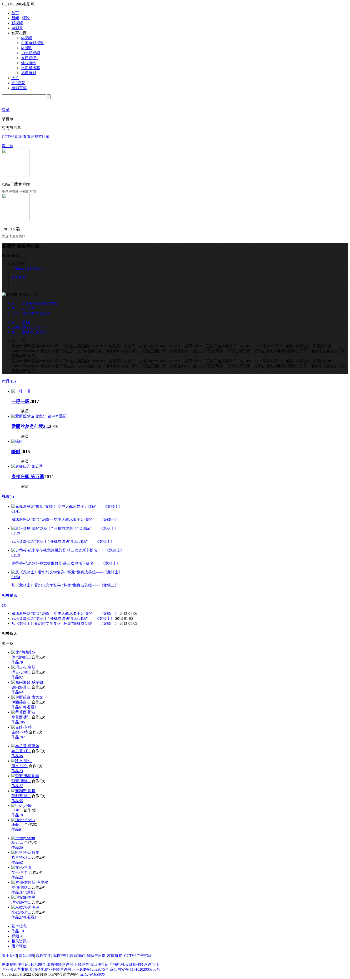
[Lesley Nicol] (23, 806)
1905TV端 (11, 229)
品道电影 (28, 73)
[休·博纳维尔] (23, 652)
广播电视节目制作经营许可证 (134, 964)
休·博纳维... (21, 657)
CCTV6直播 (12, 137)
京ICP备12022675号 (92, 969)
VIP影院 (18, 83)
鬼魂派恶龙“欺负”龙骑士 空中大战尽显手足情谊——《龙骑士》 (65, 520)
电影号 (17, 28)
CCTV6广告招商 (138, 956)
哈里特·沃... (21, 857)
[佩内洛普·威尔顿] (27, 682)
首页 (15, 13)
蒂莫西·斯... (21, 717)
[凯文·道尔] (21, 761)
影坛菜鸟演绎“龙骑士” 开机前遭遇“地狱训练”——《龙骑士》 (62, 541)
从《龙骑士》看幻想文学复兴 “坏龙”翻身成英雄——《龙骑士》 (65, 585)
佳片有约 (28, 63)
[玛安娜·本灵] (23, 897)
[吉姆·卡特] (21, 727)
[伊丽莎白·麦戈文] (27, 697)
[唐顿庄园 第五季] (27, 466)
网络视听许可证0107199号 (24, 964)
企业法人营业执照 (17, 969)
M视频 (26, 38)
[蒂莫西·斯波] (23, 712)
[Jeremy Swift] (23, 838)
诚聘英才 (43, 956)
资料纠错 (19, 277)
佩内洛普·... (21, 687)
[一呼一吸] (20, 391)
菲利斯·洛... (21, 796)
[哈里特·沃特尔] (25, 852)
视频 (8, 496)
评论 (26, 18)
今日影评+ (29, 58)
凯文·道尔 (19, 766)
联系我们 (77, 956)
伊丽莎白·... (21, 702)
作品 (9, 381)
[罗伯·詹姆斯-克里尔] (29, 882)
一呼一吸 (20, 401)
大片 (15, 78)
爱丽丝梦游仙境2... (30, 426)
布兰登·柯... (21, 751)
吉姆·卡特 (19, 732)
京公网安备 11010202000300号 (135, 969)
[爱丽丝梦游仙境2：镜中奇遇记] (39, 416)
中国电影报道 (32, 43)
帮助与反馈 (95, 956)
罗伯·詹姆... (21, 887)
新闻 (15, 18)
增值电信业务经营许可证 (54, 969)
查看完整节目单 (36, 137)
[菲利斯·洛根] (23, 791)
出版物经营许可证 (62, 964)
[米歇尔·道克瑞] (25, 907)
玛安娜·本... (21, 902)
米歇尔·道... (21, 912)
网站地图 (26, 956)
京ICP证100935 (92, 974)
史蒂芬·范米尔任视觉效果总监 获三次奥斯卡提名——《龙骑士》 (65, 563)
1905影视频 (30, 53)
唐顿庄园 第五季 (27, 476)
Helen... (17, 824)
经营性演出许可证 (93, 964)
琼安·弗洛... (21, 781)
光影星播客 (30, 68)
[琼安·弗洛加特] (25, 776)
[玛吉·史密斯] (23, 667)
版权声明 (60, 956)
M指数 (26, 48)
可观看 (29, 707)
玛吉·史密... (21, 672)
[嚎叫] (17, 441)
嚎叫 (15, 451)
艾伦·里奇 (19, 872)
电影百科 (19, 88)
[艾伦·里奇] (21, 867)
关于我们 (9, 956)
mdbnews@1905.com (28, 269)
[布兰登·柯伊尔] (25, 746)
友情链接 (114, 956)
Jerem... (17, 842)
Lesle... (16, 810)
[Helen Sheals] (23, 820)
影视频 (17, 23)
